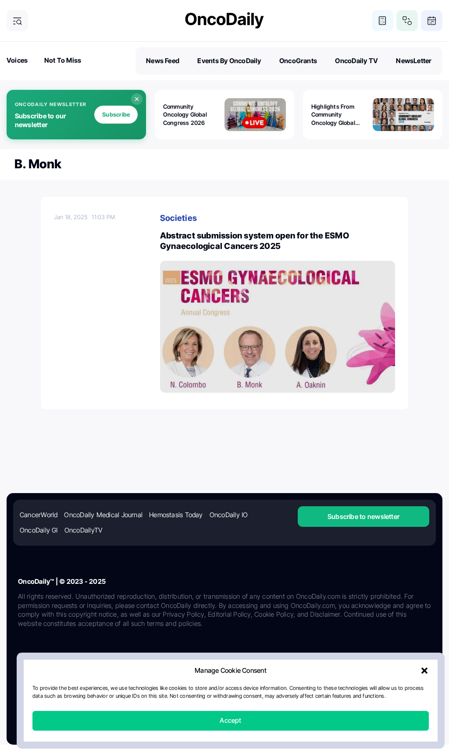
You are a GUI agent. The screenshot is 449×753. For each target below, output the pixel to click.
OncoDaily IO (229, 515)
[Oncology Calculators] (382, 21)
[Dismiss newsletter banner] (137, 99)
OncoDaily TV (356, 61)
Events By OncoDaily (229, 61)
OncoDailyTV (83, 530)
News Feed (162, 61)
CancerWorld (38, 515)
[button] (424, 671)
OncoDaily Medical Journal (103, 515)
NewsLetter (413, 61)
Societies (178, 218)
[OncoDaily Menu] (17, 21)
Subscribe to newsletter (363, 516)
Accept (230, 721)
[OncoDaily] (224, 20)
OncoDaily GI (39, 530)
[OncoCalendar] (431, 21)
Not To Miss (62, 60)
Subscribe (116, 114)
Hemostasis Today (176, 515)
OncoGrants (298, 61)
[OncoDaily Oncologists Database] (407, 21)
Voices (17, 60)
